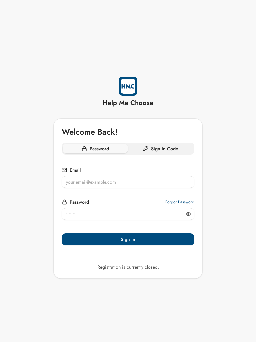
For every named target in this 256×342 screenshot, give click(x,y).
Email (75, 170)
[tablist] (128, 149)
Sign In (128, 239)
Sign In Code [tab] (164, 148)
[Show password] (188, 214)
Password (79, 202)
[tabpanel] (128, 208)
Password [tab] (99, 148)
